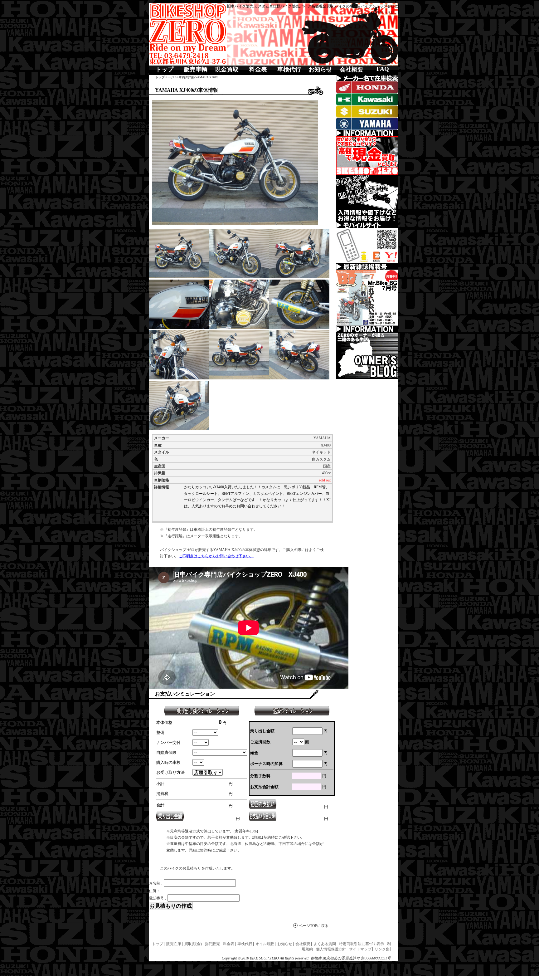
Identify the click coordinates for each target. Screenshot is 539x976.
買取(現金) (193, 944)
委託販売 (212, 944)
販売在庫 (173, 944)
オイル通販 (264, 944)
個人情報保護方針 (331, 949)
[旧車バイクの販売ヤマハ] (367, 124)
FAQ (382, 69)
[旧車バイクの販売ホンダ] (367, 87)
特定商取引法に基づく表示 (361, 944)
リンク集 (382, 949)
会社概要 (351, 69)
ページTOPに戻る (313, 926)
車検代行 (289, 69)
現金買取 (227, 69)
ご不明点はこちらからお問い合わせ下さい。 (216, 556)
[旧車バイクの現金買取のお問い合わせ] (367, 155)
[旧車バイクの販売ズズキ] (367, 111)
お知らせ (320, 69)
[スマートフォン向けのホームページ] (367, 245)
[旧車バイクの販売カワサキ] (367, 99)
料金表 (258, 69)
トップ (164, 69)
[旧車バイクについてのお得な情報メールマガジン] (367, 198)
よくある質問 (324, 944)
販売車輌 (195, 69)
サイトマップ (360, 949)
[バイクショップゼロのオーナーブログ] (367, 355)
